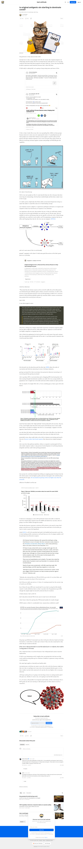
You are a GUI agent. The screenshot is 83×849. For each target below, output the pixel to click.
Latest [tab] (24, 792)
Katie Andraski (25, 758)
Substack (35, 846)
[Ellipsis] (63, 759)
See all (21, 821)
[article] (41, 799)
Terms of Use (47, 832)
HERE (47, 367)
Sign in (79, 2)
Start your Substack (38, 843)
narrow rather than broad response (34, 439)
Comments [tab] (22, 744)
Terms (44, 840)
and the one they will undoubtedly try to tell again (29, 798)
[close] (53, 814)
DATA (24, 532)
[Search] (65, 2)
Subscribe (73, 2)
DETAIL (53, 219)
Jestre (23, 772)
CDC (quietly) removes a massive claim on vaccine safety (35, 805)
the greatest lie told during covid (28, 796)
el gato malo (24, 14)
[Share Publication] (68, 2)
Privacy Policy (50, 833)
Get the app (47, 843)
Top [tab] (21, 792)
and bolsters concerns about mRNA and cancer (29, 806)
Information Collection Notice (41, 833)
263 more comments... (23, 786)
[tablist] (24, 744)
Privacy (40, 840)
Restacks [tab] (27, 744)
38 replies (25, 768)
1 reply (24, 781)
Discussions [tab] (28, 792)
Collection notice (49, 840)
